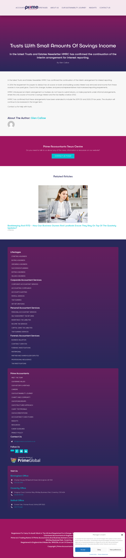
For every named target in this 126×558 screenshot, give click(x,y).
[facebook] (17, 451)
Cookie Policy (93, 554)
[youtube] (21, 451)
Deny (99, 550)
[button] (122, 535)
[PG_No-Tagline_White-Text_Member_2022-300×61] (25, 458)
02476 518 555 (18, 495)
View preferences (115, 550)
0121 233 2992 (18, 482)
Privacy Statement (103, 554)
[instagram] (12, 450)
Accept (83, 550)
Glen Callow (38, 118)
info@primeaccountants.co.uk (24, 441)
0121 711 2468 (18, 507)
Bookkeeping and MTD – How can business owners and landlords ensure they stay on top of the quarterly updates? (62, 226)
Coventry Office (18, 488)
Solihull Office (17, 500)
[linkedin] (26, 451)
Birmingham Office (19, 475)
